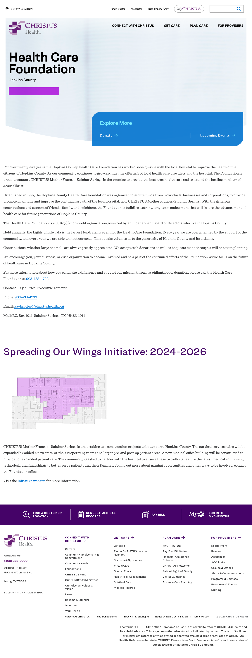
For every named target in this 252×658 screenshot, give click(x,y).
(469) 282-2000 (15, 561)
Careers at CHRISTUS (77, 616)
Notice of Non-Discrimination (171, 616)
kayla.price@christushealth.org (39, 306)
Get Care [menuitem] (172, 25)
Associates (136, 8)
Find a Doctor (118, 8)
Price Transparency (158, 8)
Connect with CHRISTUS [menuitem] (133, 25)
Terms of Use (201, 616)
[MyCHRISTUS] (189, 9)
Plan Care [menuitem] (199, 25)
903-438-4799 (37, 278)
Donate (106, 135)
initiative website (32, 481)
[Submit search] (238, 9)
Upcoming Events (215, 135)
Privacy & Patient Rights (136, 616)
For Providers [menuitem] (230, 25)
